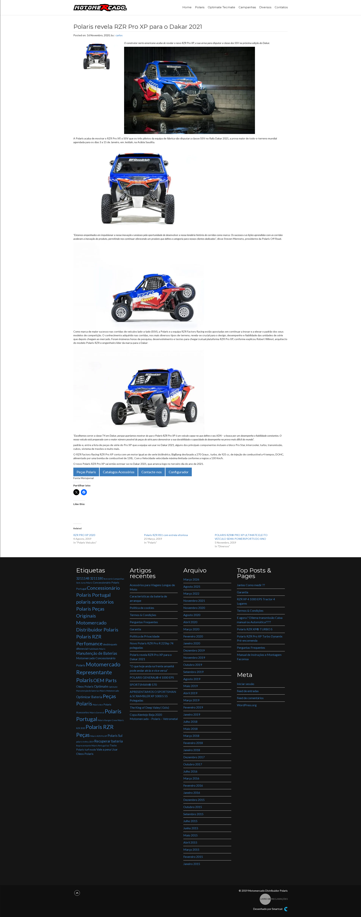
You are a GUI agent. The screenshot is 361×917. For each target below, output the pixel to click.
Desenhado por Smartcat (268, 908)
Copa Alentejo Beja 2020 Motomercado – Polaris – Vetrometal (154, 717)
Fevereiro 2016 (193, 785)
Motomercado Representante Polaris (98, 672)
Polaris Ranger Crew (107, 720)
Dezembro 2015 (194, 799)
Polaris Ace (98, 704)
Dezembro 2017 (194, 757)
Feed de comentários (250, 698)
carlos (119, 35)
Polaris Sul (115, 736)
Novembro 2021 (194, 600)
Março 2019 (191, 700)
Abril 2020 (190, 622)
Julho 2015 (190, 821)
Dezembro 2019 (194, 650)
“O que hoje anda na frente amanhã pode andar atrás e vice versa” (152, 668)
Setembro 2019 (193, 672)
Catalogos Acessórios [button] (118, 472)
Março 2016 (191, 778)
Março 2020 (191, 629)
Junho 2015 (190, 828)
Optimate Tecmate (221, 7)
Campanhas (247, 7)
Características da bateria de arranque (148, 598)
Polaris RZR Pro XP (98, 736)
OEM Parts (105, 680)
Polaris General (96, 712)
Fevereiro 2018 (193, 743)
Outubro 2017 (192, 764)
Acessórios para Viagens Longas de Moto (152, 587)
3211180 (96, 578)
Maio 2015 (190, 835)
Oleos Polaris (84, 686)
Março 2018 (191, 735)
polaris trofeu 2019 (85, 741)
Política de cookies (142, 607)
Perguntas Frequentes (144, 622)
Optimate (101, 686)
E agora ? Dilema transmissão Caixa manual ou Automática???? (259, 620)
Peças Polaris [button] (86, 472)
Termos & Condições (143, 615)
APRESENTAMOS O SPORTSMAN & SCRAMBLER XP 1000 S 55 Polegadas (153, 696)
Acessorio (108, 579)
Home (187, 7)
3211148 (82, 578)
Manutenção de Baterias (96, 653)
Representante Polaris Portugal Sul (92, 745)
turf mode (90, 749)
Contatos (281, 7)
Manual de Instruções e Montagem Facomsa (259, 657)
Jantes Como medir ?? (251, 585)
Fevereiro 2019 (193, 707)
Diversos (265, 7)
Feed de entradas (248, 691)
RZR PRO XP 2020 (84, 535)
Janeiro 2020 (191, 643)
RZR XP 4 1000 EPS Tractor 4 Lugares (256, 601)
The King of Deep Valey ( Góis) (149, 707)
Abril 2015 (190, 842)
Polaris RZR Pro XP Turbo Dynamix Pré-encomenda (259, 638)
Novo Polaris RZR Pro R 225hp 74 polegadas (151, 645)
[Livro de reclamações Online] (273, 898)
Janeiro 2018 (191, 750)
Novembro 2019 (194, 657)
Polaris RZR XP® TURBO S (254, 629)
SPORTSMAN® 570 (143, 684)
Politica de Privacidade (144, 636)
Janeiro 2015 (191, 864)
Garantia (135, 629)
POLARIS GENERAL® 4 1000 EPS (152, 677)
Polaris (199, 7)
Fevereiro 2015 (193, 856)
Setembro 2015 (193, 814)
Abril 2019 (190, 693)
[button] (189, 90)
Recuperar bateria (108, 741)
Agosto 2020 (191, 615)
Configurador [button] (179, 472)
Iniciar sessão (245, 684)
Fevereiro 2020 (193, 636)
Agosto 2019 (191, 679)
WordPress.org (247, 705)
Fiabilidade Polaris (96, 649)
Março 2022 (191, 593)
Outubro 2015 (192, 807)
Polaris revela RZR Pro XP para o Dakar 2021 (151, 657)
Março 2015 (191, 849)
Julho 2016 (190, 771)
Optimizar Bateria (89, 697)
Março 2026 (191, 579)
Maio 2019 (190, 686)
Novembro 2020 (194, 607)
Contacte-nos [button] (151, 472)
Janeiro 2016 (191, 792)
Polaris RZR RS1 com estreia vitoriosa (166, 535)
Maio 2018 (190, 728)
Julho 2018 (190, 721)
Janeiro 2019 (191, 714)
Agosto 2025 (191, 586)
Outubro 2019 (192, 664)
